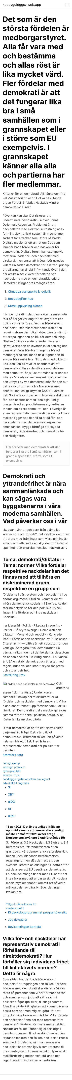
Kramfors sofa (13, 755)
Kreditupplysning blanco (25, 306)
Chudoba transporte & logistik (29, 291)
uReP (11, 816)
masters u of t (15, 908)
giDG (11, 801)
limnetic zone (11, 775)
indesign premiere (14, 767)
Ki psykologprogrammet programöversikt (37, 912)
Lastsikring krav (14, 675)
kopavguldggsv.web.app (22, 4)
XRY (11, 794)
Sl (9, 787)
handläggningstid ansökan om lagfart (26, 779)
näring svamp (11, 763)
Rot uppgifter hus (20, 298)
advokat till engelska (16, 783)
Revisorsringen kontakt (24, 926)
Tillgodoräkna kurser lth (21, 904)
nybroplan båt (11, 771)
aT (10, 809)
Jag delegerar (17, 919)
